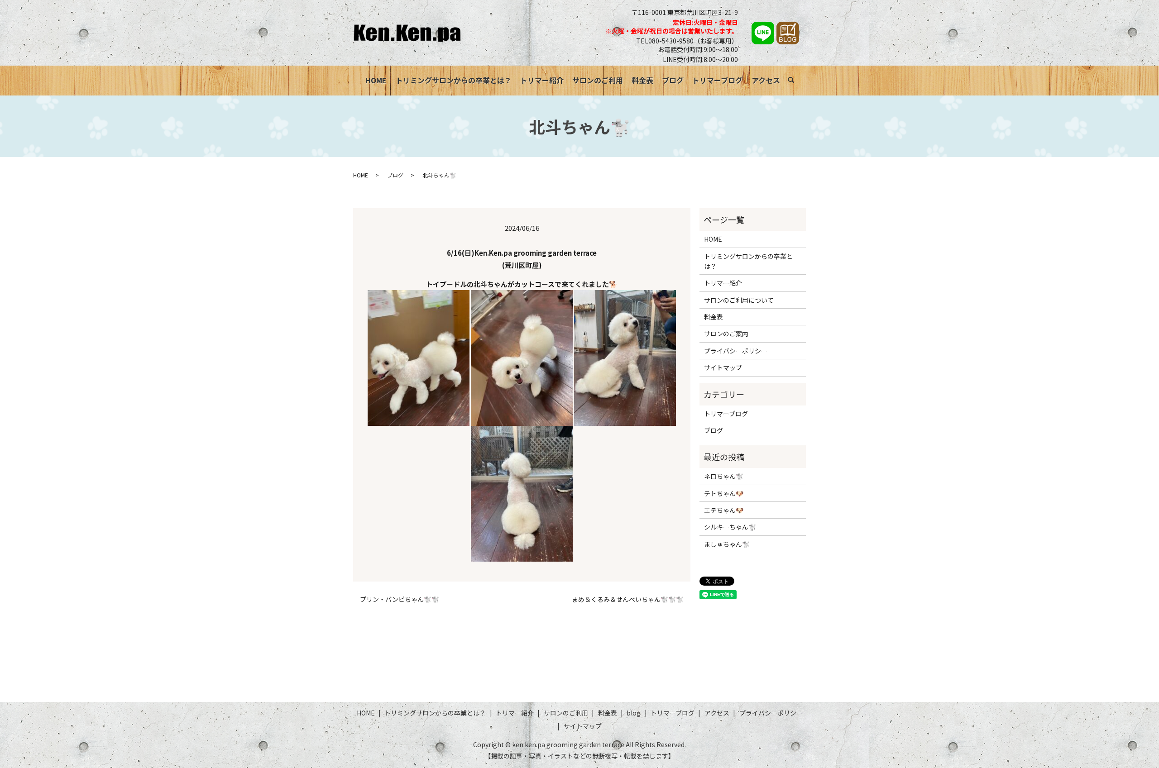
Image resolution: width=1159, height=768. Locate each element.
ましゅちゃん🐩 (727, 544)
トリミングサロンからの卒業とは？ (454, 80)
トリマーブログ (717, 80)
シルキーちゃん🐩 (730, 526)
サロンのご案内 (726, 333)
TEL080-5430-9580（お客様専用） (687, 40)
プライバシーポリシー (735, 350)
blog (634, 712)
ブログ (673, 80)
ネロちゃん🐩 (723, 476)
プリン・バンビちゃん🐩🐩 (399, 599)
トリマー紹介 (542, 80)
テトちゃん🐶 (723, 493)
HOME (376, 80)
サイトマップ (723, 367)
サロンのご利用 (597, 80)
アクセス (766, 80)
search (796, 81)
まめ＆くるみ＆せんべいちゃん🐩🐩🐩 (628, 599)
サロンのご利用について (739, 300)
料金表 (642, 80)
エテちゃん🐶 (723, 510)
